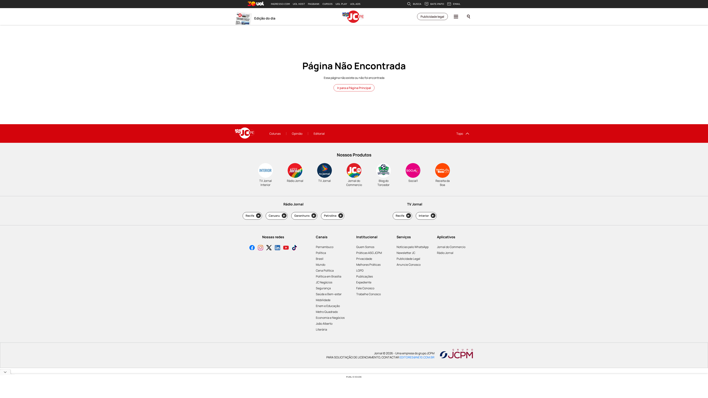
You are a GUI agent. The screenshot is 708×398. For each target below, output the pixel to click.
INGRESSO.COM (280, 4)
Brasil (319, 259)
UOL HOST (299, 4)
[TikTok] (294, 248)
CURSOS (327, 4)
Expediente (363, 282)
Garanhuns (304, 216)
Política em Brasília (328, 276)
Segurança (323, 288)
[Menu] (456, 16)
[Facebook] (252, 248)
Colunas (275, 134)
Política (321, 253)
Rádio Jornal (445, 253)
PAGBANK (314, 4)
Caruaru (277, 216)
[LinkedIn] (277, 248)
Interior (426, 216)
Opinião (297, 134)
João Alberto (324, 324)
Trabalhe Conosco (368, 294)
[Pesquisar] (468, 16)
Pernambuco (324, 247)
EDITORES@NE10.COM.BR (417, 357)
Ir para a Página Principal (354, 88)
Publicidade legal (432, 17)
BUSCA (417, 4)
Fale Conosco (365, 288)
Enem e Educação (328, 306)
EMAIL (456, 4)
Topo (459, 134)
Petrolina (333, 216)
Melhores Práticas (368, 265)
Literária (321, 329)
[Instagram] (260, 248)
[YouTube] (286, 248)
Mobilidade (323, 300)
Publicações (364, 276)
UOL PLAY (341, 4)
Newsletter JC (406, 253)
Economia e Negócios (330, 318)
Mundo (320, 265)
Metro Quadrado (327, 312)
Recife (252, 216)
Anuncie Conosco (409, 265)
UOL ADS (355, 4)
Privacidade (364, 259)
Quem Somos (365, 247)
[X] (269, 248)
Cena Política (325, 270)
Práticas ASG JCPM (369, 253)
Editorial (319, 134)
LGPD (360, 270)
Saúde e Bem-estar (329, 294)
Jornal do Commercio (451, 247)
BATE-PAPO (437, 4)
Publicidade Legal (408, 259)
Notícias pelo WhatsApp (412, 247)
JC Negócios (324, 282)
